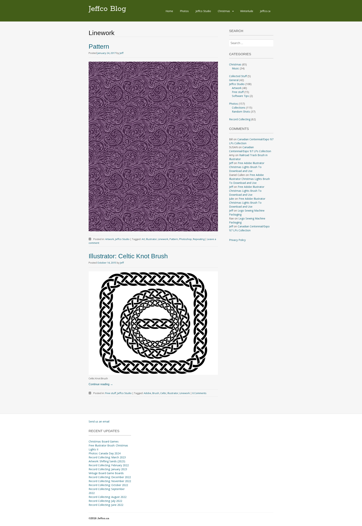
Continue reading (101, 384)
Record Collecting (239, 119)
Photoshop (185, 239)
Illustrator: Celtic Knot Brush (128, 256)
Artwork (109, 239)
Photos (184, 11)
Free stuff (110, 393)
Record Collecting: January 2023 (108, 469)
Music (235, 68)
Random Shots (241, 111)
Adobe (147, 393)
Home (169, 11)
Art (143, 239)
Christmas (224, 11)
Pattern (99, 46)
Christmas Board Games (104, 441)
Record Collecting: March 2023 (107, 457)
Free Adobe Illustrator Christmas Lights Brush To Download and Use (246, 167)
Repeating (199, 239)
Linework (163, 239)
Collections (238, 107)
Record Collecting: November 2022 (110, 481)
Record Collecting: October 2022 (108, 485)
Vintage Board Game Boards (106, 473)
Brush (155, 393)
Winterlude (246, 11)
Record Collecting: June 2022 (106, 505)
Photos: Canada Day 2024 (104, 453)
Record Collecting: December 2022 (110, 477)
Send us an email (99, 421)
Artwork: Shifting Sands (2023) (107, 461)
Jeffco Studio (203, 11)
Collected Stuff (238, 76)
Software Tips (240, 96)
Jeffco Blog (107, 9)
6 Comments (199, 393)
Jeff (121, 53)
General (234, 80)
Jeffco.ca (265, 11)
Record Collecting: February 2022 (109, 465)
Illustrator (151, 239)
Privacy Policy (237, 240)
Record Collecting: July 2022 (105, 501)
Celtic (163, 393)
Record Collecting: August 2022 (108, 497)
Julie (231, 198)
